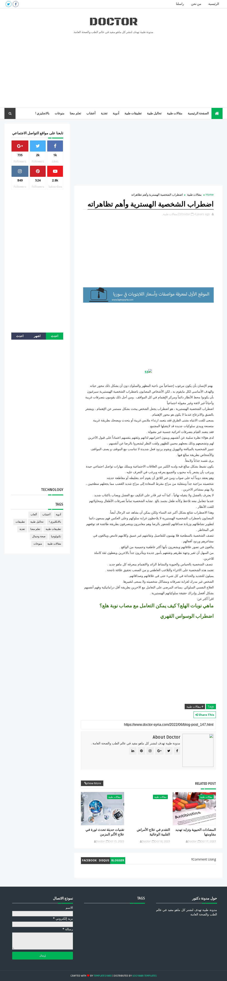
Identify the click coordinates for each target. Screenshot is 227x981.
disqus (104, 860)
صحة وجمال (38, 536)
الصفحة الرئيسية (198, 113)
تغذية (104, 113)
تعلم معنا (75, 113)
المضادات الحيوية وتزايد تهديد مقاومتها (195, 832)
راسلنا (180, 4)
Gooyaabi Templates (144, 975)
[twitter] (9, 4)
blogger (117, 860)
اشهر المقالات (37, 337)
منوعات (60, 113)
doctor (113, 22)
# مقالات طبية (194, 706)
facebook (89, 860)
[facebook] (16, 4)
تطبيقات (20, 522)
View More (94, 783)
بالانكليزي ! (55, 522)
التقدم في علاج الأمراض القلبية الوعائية (153, 832)
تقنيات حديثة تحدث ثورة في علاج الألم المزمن (105, 832)
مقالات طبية (174, 113)
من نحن (196, 4)
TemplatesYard (103, 975)
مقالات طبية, (169, 214)
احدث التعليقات (20, 337)
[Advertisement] (114, 70)
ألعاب (34, 514)
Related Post (205, 784)
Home (210, 195)
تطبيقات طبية (133, 113)
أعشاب (91, 113)
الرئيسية (213, 4)
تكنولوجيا (56, 536)
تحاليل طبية (154, 113)
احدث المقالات (54, 337)
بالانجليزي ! (42, 113)
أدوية (116, 113)
